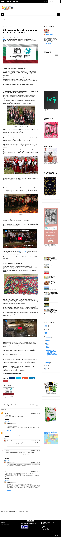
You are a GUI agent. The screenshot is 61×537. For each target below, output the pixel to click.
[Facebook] (55, 535)
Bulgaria (12, 25)
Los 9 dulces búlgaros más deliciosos (52, 282)
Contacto (15, 1)
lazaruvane (17, 25)
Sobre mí (3, 1)
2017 (46, 336)
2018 (46, 335)
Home (4, 25)
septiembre (49, 342)
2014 (46, 368)
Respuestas (7, 421)
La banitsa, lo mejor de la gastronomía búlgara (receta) (53, 305)
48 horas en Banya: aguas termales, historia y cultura (53, 288)
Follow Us (30, 520)
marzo (47, 360)
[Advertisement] (51, 468)
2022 (46, 329)
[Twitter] (44, 1)
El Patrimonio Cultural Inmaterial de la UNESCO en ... (51, 354)
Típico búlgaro (25, 14)
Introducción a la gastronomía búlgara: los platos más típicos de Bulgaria (50, 259)
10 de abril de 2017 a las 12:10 (35, 413)
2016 (46, 365)
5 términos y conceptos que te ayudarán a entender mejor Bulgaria (50, 311)
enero (47, 363)
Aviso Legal (9, 1)
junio (47, 346)
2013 (46, 369)
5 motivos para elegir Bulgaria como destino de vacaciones (50, 432)
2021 (46, 330)
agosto (48, 343)
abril (47, 349)
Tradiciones (33, 14)
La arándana (7, 471)
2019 (46, 333)
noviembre (48, 339)
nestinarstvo (22, 25)
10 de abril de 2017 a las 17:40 (35, 423)
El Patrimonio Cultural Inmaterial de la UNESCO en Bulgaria (8, 396)
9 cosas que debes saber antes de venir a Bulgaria (53, 271)
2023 (46, 328)
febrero (48, 362)
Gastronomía (51, 14)
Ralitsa (6, 433)
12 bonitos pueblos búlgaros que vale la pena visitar (53, 293)
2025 (46, 325)
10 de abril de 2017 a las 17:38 (35, 440)
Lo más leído (5, 19)
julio (47, 344)
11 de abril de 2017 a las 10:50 (35, 462)
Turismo (7, 14)
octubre (48, 340)
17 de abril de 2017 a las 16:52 (35, 482)
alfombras (8, 25)
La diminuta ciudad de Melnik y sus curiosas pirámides (51, 358)
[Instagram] (46, 1)
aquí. (32, 135)
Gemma (6, 413)
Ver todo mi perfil (47, 43)
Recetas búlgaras (42, 14)
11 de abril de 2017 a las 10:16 (35, 450)
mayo (47, 347)
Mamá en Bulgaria (11, 423)
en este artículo (22, 251)
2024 (46, 326)
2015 (46, 366)
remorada (7, 450)
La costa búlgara (15, 14)
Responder (7, 419)
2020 (46, 332)
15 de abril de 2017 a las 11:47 (35, 471)
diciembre (48, 337)
